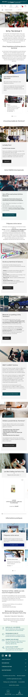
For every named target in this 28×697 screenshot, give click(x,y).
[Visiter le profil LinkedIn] (10, 656)
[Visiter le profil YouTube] (6, 656)
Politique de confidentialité (10, 682)
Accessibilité (21, 682)
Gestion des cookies (14, 685)
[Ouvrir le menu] (2, 6)
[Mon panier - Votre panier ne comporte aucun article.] (25, 6)
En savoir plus (17, 2)
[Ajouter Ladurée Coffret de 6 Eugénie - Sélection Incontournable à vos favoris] (22, 480)
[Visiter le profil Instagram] (3, 656)
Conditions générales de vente (14, 678)
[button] (13, 116)
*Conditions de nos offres (9, 675)
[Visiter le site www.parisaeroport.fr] (14, 692)
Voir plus (9, 565)
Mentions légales (21, 675)
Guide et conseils (8, 9)
